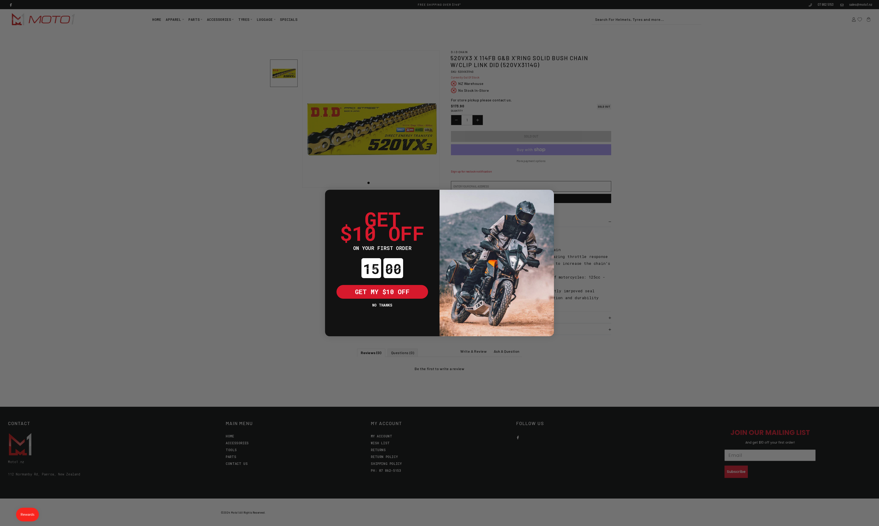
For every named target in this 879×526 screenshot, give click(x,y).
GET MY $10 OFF (382, 291)
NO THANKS (382, 305)
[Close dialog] (332, 197)
